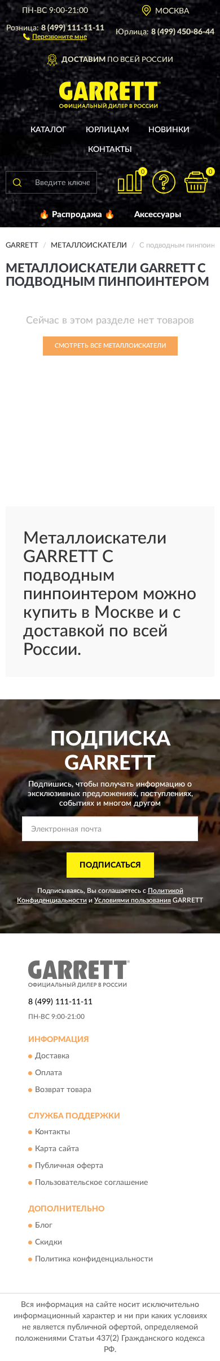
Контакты (110, 150)
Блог (43, 1225)
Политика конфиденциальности (94, 1259)
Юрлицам (107, 130)
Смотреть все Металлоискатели (110, 346)
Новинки (169, 130)
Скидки (48, 1242)
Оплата (48, 1073)
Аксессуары (157, 214)
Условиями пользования (132, 900)
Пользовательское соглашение (91, 1183)
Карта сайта (57, 1149)
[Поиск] (17, 182)
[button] (55, 36)
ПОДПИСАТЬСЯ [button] (110, 865)
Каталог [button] (48, 130)
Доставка (52, 1056)
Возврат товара (63, 1090)
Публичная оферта (69, 1166)
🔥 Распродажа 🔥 (77, 214)
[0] (195, 182)
